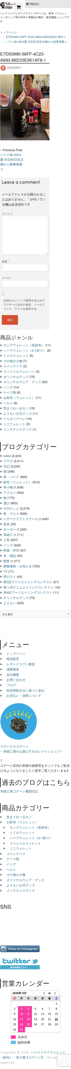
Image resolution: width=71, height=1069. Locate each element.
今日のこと (11, 508)
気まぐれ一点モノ (16, 408)
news (7, 455)
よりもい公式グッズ (17, 413)
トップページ (16, 653)
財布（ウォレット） (17, 482)
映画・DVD (11, 550)
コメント (7, 213)
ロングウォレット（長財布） (23, 345)
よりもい (9, 603)
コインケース (12, 366)
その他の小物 (12, 361)
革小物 (8, 487)
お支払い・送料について (24, 695)
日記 (6, 466)
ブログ (8, 461)
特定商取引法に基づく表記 (25, 690)
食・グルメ (11, 513)
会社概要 (13, 674)
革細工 (8, 534)
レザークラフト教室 (21, 664)
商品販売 (13, 658)
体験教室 (13, 669)
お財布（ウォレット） (19, 397)
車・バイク (11, 476)
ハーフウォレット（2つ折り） (24, 350)
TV (5, 571)
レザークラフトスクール (20, 519)
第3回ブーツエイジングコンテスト (27, 582)
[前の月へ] (42, 993)
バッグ (8, 387)
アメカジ (9, 492)
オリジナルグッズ (16, 376)
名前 (5, 261)
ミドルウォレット (16, 355)
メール (7, 278)
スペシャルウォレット (19, 371)
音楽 (6, 524)
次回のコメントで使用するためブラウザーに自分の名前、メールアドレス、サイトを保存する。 (24, 304)
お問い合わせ (16, 679)
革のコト (9, 576)
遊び (6, 503)
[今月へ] (49, 993)
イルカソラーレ (14, 418)
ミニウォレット (14, 424)
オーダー (9, 529)
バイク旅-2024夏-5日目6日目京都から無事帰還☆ (12, 161)
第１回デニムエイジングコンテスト (28, 587)
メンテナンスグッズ (17, 429)
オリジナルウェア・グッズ (22, 382)
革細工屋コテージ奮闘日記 (19, 791)
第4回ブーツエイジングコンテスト (27, 592)
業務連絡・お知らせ (17, 566)
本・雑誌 (9, 555)
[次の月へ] (56, 993)
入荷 (6, 539)
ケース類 (9, 392)
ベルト (8, 403)
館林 (6, 561)
